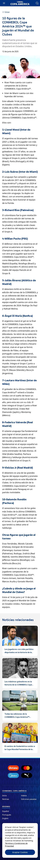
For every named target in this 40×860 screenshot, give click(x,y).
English (5, 818)
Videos (24, 795)
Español (5, 811)
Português (6, 815)
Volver (7, 12)
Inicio (4, 795)
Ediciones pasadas (29, 799)
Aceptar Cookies (20, 852)
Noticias (5, 799)
